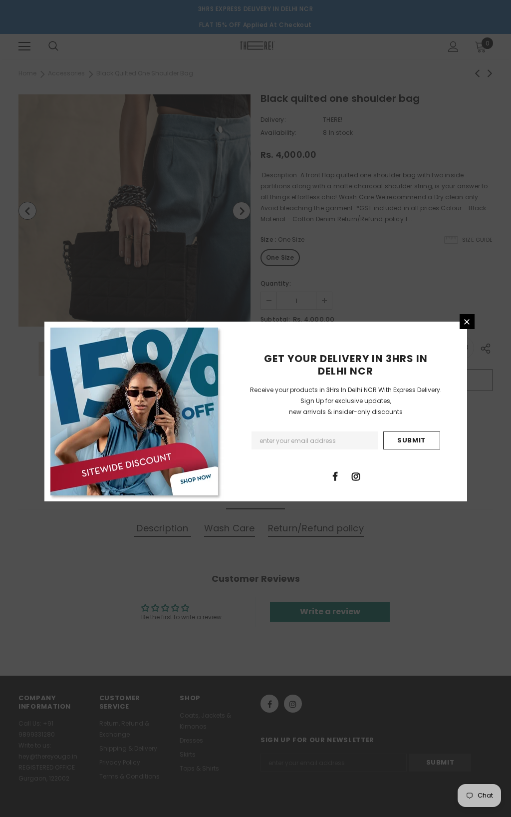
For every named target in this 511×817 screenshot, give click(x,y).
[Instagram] (355, 475)
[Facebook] (335, 475)
